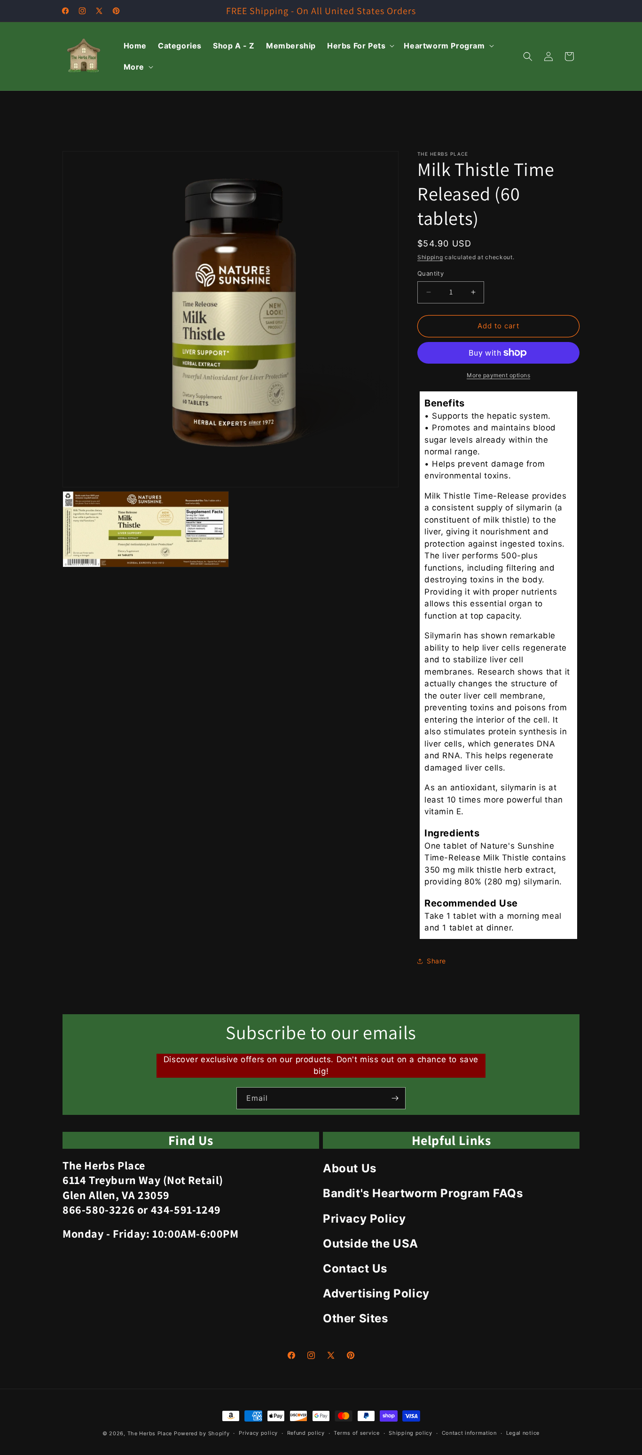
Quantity (430, 273)
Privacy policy (258, 1433)
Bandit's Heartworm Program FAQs (423, 1193)
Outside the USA (370, 1243)
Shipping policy (410, 1433)
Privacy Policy (364, 1218)
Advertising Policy (376, 1293)
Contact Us (355, 1268)
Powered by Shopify (202, 1433)
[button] (359, 45)
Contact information (469, 1433)
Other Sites (355, 1318)
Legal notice (523, 1433)
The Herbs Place (149, 1433)
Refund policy (306, 1433)
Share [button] (436, 961)
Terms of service (356, 1433)
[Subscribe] (394, 1098)
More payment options (498, 375)
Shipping (430, 257)
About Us (349, 1168)
